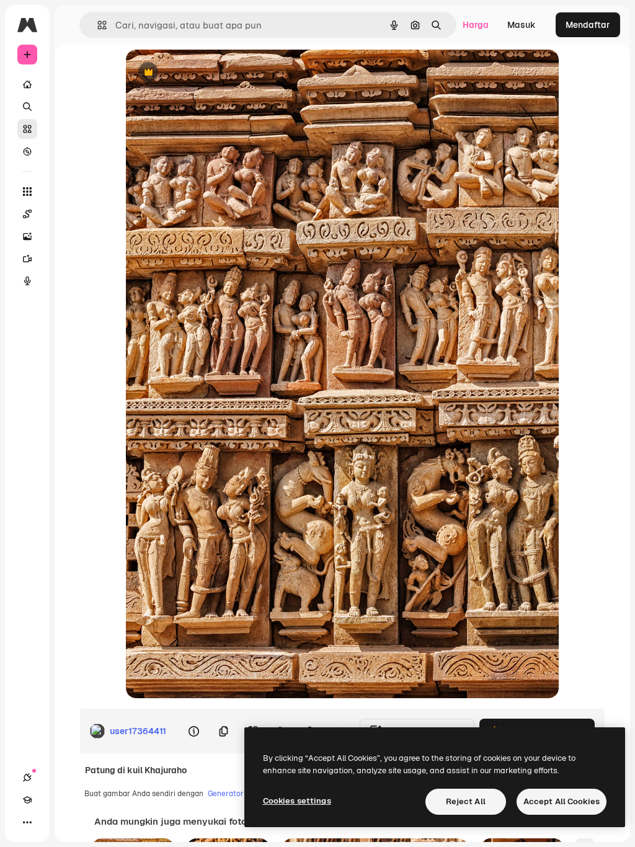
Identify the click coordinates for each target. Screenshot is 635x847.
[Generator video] (27, 258)
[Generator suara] (27, 281)
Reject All (466, 801)
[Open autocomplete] (97, 25)
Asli (196, 73)
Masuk (521, 24)
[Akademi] (27, 800)
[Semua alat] (27, 192)
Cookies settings (297, 801)
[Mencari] (27, 107)
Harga (476, 24)
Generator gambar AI (245, 794)
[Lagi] (27, 822)
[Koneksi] (27, 777)
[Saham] (27, 129)
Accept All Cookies (561, 801)
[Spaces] (27, 214)
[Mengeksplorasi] (27, 151)
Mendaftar (588, 24)
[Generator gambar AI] (27, 236)
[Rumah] (27, 84)
